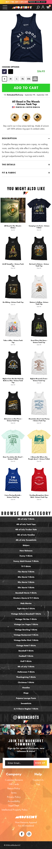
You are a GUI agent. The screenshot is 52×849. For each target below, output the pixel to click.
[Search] (38, 7)
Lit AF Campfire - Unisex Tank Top (13, 266)
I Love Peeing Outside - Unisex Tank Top (13, 497)
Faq (38, 784)
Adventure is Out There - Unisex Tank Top (13, 421)
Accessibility (14, 801)
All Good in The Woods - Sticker (13, 228)
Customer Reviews (14, 780)
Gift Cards (14, 784)
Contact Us (38, 780)
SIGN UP (40, 763)
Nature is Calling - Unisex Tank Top (39, 304)
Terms (14, 792)
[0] (48, 7)
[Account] (43, 9)
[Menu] (5, 7)
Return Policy (13, 788)
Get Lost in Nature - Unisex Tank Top (39, 266)
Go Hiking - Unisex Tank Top (13, 303)
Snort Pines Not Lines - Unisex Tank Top (39, 342)
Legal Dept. (13, 805)
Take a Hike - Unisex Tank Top (13, 342)
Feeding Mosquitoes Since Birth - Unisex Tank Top (39, 497)
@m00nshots (26, 717)
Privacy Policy (14, 797)
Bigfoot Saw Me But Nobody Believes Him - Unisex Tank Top (13, 382)
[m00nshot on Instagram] (5, 729)
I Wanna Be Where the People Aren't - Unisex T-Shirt (39, 459)
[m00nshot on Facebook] (21, 833)
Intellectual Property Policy (15, 809)
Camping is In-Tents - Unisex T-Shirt (39, 228)
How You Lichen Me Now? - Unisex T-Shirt (13, 459)
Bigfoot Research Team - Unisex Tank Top (39, 381)
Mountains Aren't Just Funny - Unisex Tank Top (39, 421)
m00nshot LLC (15, 845)
